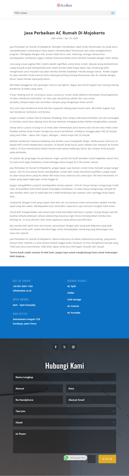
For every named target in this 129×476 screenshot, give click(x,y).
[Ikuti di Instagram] (73, 347)
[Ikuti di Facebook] (56, 347)
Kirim (107, 459)
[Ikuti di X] (64, 347)
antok (59, 38)
